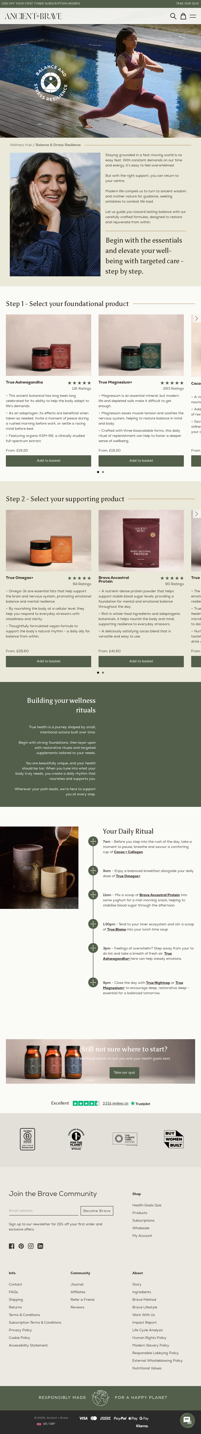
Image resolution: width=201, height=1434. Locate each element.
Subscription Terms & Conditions (35, 1323)
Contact (15, 1284)
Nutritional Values (147, 1368)
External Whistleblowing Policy (157, 1361)
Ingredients (141, 1292)
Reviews (77, 1307)
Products (139, 1213)
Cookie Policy (19, 1338)
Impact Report (144, 1323)
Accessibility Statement (28, 1345)
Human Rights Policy (149, 1338)
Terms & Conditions (24, 1315)
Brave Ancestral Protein (159, 895)
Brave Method (144, 1300)
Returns (15, 1307)
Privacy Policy (20, 1330)
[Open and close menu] (193, 15)
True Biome (116, 929)
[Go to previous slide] (197, 318)
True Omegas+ (128, 876)
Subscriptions (143, 1221)
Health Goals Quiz (147, 1205)
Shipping (16, 1300)
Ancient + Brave (57, 1418)
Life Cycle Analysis (147, 1330)
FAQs (13, 1292)
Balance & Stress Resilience (58, 145)
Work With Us (143, 1315)
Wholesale (140, 1228)
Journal (77, 1284)
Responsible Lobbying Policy (155, 1353)
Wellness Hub (21, 145)
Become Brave (97, 1211)
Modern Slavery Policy (150, 1345)
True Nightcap (158, 983)
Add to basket (49, 461)
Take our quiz (124, 1073)
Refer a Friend (82, 1300)
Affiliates (78, 1292)
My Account (142, 1236)
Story (136, 1284)
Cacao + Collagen (128, 852)
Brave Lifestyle (144, 1307)
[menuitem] (33, 18)
